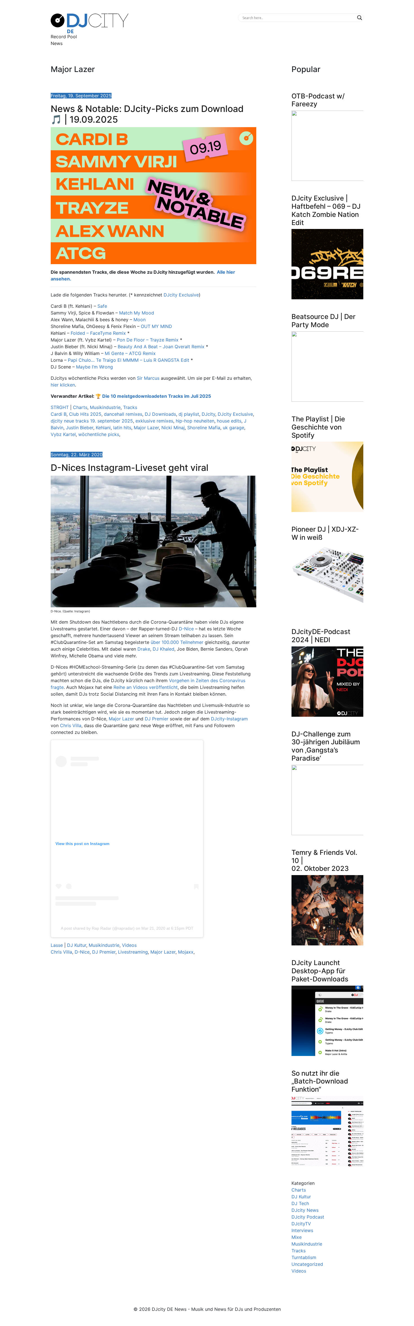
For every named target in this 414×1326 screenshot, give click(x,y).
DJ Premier (156, 719)
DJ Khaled (163, 649)
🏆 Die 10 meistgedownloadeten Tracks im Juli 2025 (153, 396)
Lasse (57, 945)
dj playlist (189, 414)
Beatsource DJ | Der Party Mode (323, 321)
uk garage (233, 427)
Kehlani (103, 427)
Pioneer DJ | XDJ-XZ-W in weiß (325, 533)
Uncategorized (307, 1264)
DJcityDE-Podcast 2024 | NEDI (320, 636)
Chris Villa (70, 725)
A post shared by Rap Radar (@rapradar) (98, 928)
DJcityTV (301, 1223)
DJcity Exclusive (181, 295)
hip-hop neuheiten (195, 421)
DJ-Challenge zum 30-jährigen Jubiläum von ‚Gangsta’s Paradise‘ (325, 746)
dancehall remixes (123, 414)
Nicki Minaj (173, 427)
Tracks (130, 407)
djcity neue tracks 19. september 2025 (92, 421)
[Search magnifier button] (360, 18)
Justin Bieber (79, 427)
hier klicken (63, 385)
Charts (80, 407)
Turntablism (303, 1257)
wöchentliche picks (98, 434)
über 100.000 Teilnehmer (177, 642)
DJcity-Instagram (229, 719)
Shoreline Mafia (203, 427)
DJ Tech (300, 1203)
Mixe (296, 1237)
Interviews (302, 1230)
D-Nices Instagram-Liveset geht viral (129, 467)
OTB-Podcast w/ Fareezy (318, 100)
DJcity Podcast (307, 1217)
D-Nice (186, 628)
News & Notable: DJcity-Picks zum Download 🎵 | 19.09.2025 (147, 114)
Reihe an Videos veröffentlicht (145, 687)
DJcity (208, 414)
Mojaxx (185, 952)
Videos (129, 945)
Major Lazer (146, 427)
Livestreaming (133, 952)
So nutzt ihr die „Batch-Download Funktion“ (319, 1081)
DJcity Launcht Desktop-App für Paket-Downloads (319, 971)
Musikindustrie (105, 407)
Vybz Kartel (63, 434)
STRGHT (60, 407)
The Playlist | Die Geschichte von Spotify (318, 427)
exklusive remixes (154, 421)
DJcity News (305, 1210)
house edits (229, 421)
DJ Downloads (160, 414)
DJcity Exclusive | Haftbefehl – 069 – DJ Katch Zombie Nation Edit (325, 210)
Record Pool (64, 36)
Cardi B (58, 414)
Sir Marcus (148, 378)
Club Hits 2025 (85, 414)
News (57, 43)
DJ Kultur (76, 945)
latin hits (122, 427)
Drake (143, 649)
